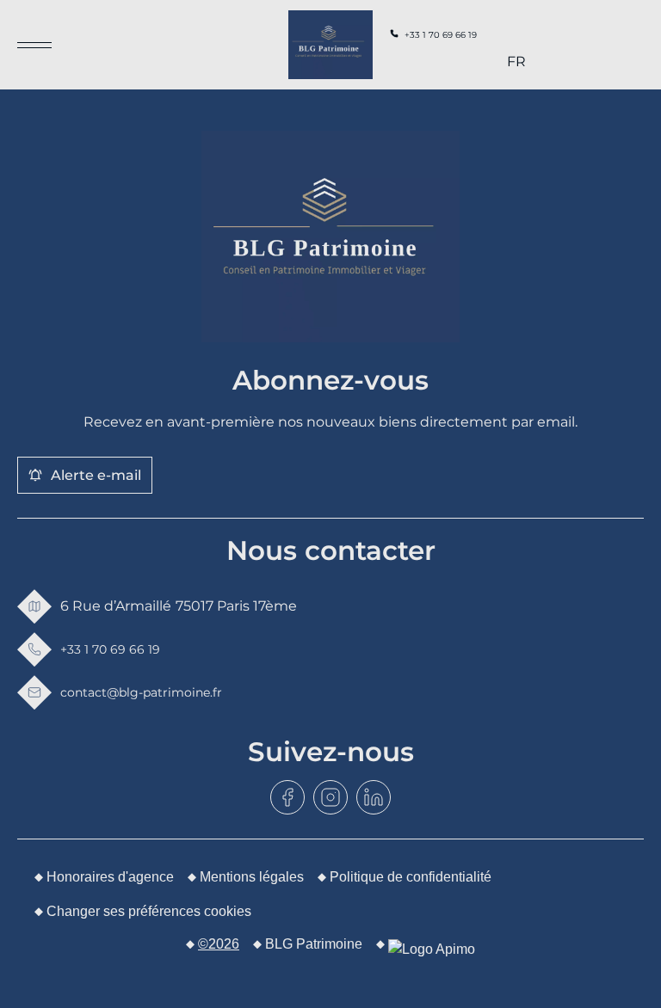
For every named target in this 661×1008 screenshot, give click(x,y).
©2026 (218, 944)
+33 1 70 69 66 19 (441, 34)
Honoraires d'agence (110, 877)
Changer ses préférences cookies (148, 911)
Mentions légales (252, 877)
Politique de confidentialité (410, 877)
